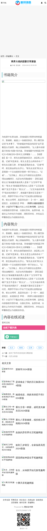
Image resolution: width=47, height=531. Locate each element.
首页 (2, 56)
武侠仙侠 (31, 500)
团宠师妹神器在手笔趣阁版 (29, 457)
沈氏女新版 (13, 356)
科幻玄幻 (22, 500)
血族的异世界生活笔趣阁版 (29, 432)
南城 (21, 348)
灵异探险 (14, 503)
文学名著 (6, 500)
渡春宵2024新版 (24, 369)
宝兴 (40, 348)
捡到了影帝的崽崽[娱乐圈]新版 (21, 353)
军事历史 (14, 500)
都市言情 (22, 503)
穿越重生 (9, 56)
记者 (30, 348)
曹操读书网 (28, 507)
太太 (11, 348)
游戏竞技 (39, 500)
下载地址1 (14, 337)
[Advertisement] (23, 29)
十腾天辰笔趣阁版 (25, 483)
